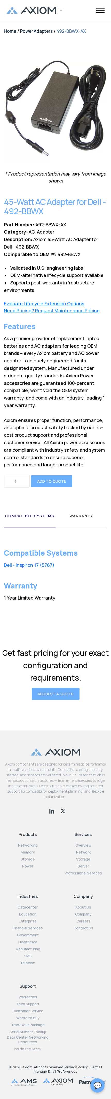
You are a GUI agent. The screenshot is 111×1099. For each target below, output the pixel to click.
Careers (83, 921)
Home (10, 31)
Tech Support (27, 1004)
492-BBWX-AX (71, 31)
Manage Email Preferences (55, 1071)
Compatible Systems (29, 515)
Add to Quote (51, 481)
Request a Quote (55, 694)
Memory (28, 852)
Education (27, 914)
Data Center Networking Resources (28, 1039)
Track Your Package (28, 1025)
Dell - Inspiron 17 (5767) (29, 565)
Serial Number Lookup (28, 1032)
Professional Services (83, 873)
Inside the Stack (28, 1049)
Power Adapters (36, 31)
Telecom (27, 963)
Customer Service (27, 1011)
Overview (83, 845)
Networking (28, 845)
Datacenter (28, 907)
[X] (63, 810)
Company (83, 914)
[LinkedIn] (52, 810)
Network (83, 852)
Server (83, 866)
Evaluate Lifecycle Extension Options (44, 304)
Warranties (28, 997)
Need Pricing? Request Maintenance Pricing (52, 311)
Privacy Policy (76, 1067)
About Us (83, 907)
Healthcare (27, 942)
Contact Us (83, 928)
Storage (28, 859)
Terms (95, 1067)
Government (28, 935)
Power (27, 866)
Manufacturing (27, 949)
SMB (28, 956)
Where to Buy (27, 1018)
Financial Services (28, 928)
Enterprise (28, 921)
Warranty (81, 515)
